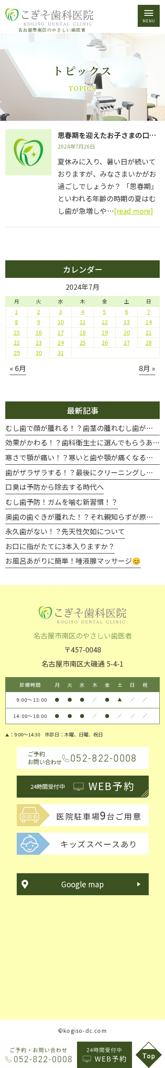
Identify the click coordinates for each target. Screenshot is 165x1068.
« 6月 (18, 368)
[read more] (133, 210)
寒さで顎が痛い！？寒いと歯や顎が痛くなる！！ (82, 457)
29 (17, 353)
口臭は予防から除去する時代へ (54, 486)
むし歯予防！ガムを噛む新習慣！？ (61, 501)
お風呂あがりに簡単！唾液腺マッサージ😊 (73, 560)
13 (127, 322)
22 (17, 342)
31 (61, 353)
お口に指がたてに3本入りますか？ (60, 546)
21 (149, 332)
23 (39, 342)
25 (83, 342)
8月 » (147, 368)
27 (127, 342)
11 (83, 322)
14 (149, 322)
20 (127, 332)
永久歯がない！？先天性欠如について (65, 531)
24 (61, 342)
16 (39, 332)
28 (149, 342)
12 (105, 322)
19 (105, 332)
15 (17, 332)
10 (61, 322)
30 (39, 353)
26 (105, 342)
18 (83, 332)
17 (61, 332)
